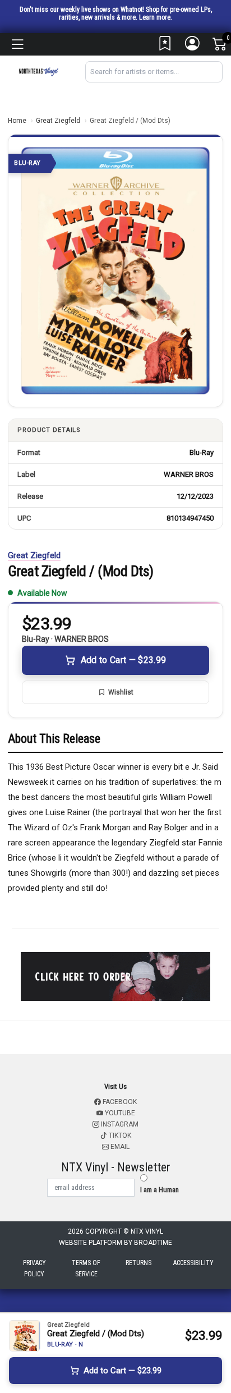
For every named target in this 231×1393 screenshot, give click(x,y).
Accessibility (193, 1263)
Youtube (119, 1113)
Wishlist (120, 692)
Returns (138, 1263)
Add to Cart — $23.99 (123, 660)
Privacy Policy (34, 1268)
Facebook (119, 1102)
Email (119, 1147)
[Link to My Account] (193, 46)
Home (17, 121)
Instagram (118, 1124)
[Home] (38, 71)
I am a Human (159, 1189)
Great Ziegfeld (58, 121)
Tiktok (119, 1135)
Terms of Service (86, 1268)
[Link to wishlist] (165, 46)
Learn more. (155, 17)
